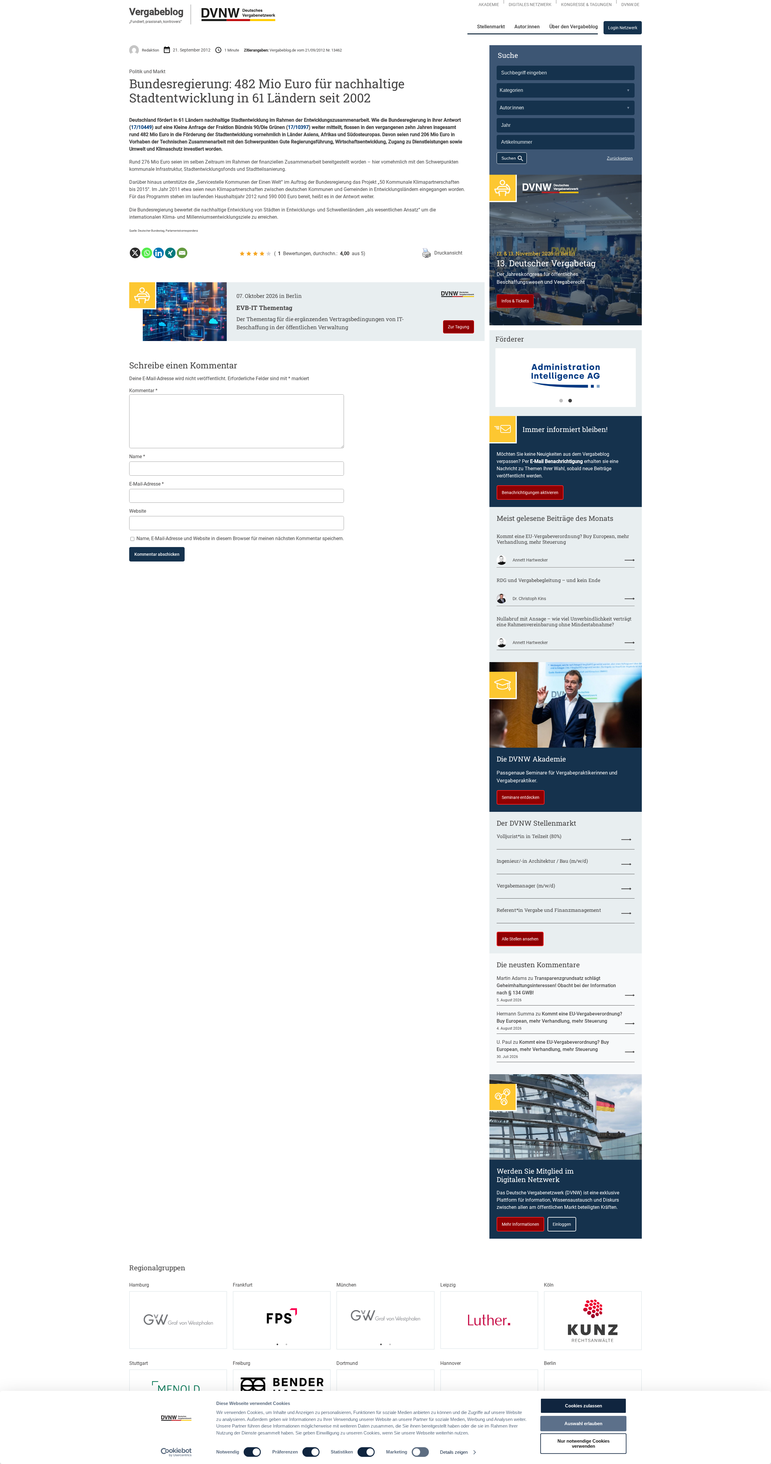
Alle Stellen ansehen (520, 939)
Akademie (489, 4)
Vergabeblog (156, 11)
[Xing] (170, 253)
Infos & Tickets (515, 301)
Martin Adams (512, 978)
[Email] (182, 253)
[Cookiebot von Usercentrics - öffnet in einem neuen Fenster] (176, 1452)
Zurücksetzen (620, 158)
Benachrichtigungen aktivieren (530, 492)
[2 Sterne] (249, 254)
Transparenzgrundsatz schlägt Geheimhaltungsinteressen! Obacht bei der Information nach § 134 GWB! (556, 985)
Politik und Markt (147, 71)
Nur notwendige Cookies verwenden (583, 1443)
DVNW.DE (630, 4)
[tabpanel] (565, 380)
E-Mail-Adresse (146, 484)
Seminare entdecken (520, 797)
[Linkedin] (158, 253)
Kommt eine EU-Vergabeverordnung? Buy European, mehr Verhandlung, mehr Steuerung (563, 539)
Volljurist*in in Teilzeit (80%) (529, 836)
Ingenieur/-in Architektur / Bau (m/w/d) (542, 861)
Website (137, 511)
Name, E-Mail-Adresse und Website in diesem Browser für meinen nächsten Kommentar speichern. (240, 538)
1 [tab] (561, 401)
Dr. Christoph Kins (529, 598)
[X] (135, 253)
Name (137, 456)
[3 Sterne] (255, 254)
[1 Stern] (242, 254)
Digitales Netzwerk (530, 4)
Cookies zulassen (583, 1405)
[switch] (311, 1452)
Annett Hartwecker (530, 560)
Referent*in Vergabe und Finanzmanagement (549, 910)
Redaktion (150, 50)
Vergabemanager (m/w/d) (526, 885)
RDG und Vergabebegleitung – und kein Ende (548, 580)
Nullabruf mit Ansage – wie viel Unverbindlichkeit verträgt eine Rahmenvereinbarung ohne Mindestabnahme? (564, 621)
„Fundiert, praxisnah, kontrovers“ (155, 22)
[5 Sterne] (269, 254)
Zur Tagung (458, 326)
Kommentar (143, 390)
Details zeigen (454, 1452)
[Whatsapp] (147, 253)
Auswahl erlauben (583, 1423)
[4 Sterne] (262, 254)
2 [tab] (570, 401)
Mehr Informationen (520, 1224)
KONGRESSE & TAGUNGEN (586, 4)
